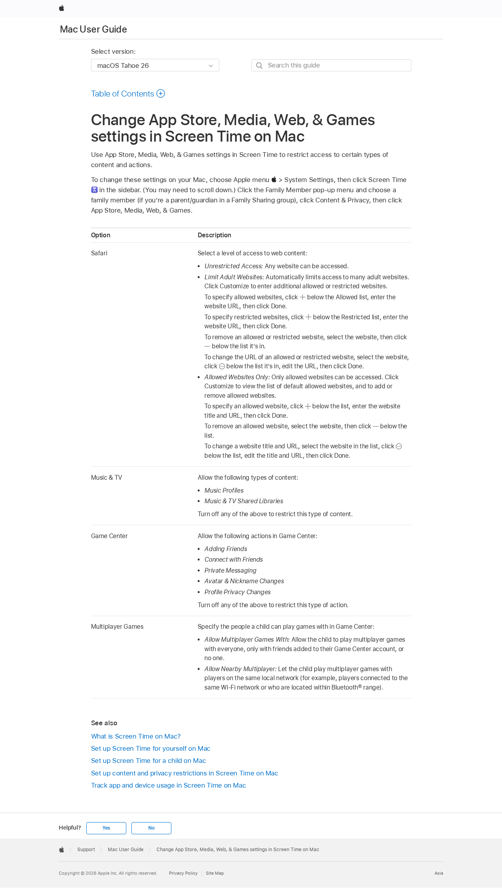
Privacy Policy (183, 873)
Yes (106, 828)
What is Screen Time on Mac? (136, 736)
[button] (128, 93)
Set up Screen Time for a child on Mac (148, 760)
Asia (439, 873)
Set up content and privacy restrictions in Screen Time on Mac (184, 773)
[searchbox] (331, 65)
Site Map (215, 873)
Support (86, 849)
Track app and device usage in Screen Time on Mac (168, 785)
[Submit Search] (260, 66)
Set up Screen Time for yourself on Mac (151, 748)
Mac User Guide (93, 29)
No (151, 828)
